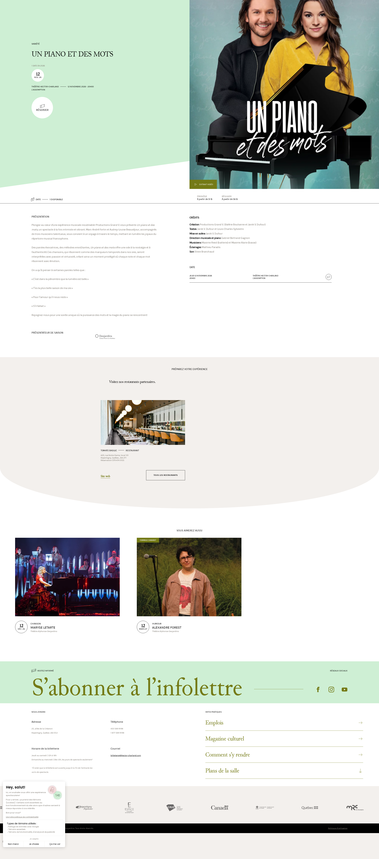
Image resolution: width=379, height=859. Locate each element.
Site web (105, 496)
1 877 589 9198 (117, 753)
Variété (36, 64)
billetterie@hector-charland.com (126, 776)
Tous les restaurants (166, 495)
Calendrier (361, 12)
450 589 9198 (117, 749)
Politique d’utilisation (337, 849)
